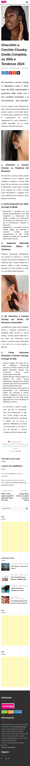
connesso (11, 473)
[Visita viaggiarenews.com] (18, 712)
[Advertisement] (15, 537)
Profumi (27, 564)
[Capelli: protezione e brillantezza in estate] (5, 589)
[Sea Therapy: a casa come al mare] (5, 567)
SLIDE (23, 598)
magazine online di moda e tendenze (13, 444)
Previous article (7, 491)
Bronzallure (10, 193)
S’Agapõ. (21, 193)
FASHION (12, 68)
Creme (26, 575)
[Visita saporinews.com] (4, 712)
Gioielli (18, 68)
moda (26, 444)
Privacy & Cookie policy (8, 747)
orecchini (15, 448)
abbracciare (10, 109)
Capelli (26, 586)
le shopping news (16, 442)
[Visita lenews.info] (11, 712)
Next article (24, 491)
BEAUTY (21, 564)
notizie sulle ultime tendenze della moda (15, 446)
